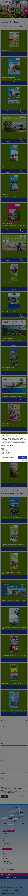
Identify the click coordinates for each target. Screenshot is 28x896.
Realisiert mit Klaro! (23, 460)
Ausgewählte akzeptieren (8, 457)
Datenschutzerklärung (5, 445)
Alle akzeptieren (22, 457)
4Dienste (7, 453)
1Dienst (7, 450)
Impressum (13, 445)
